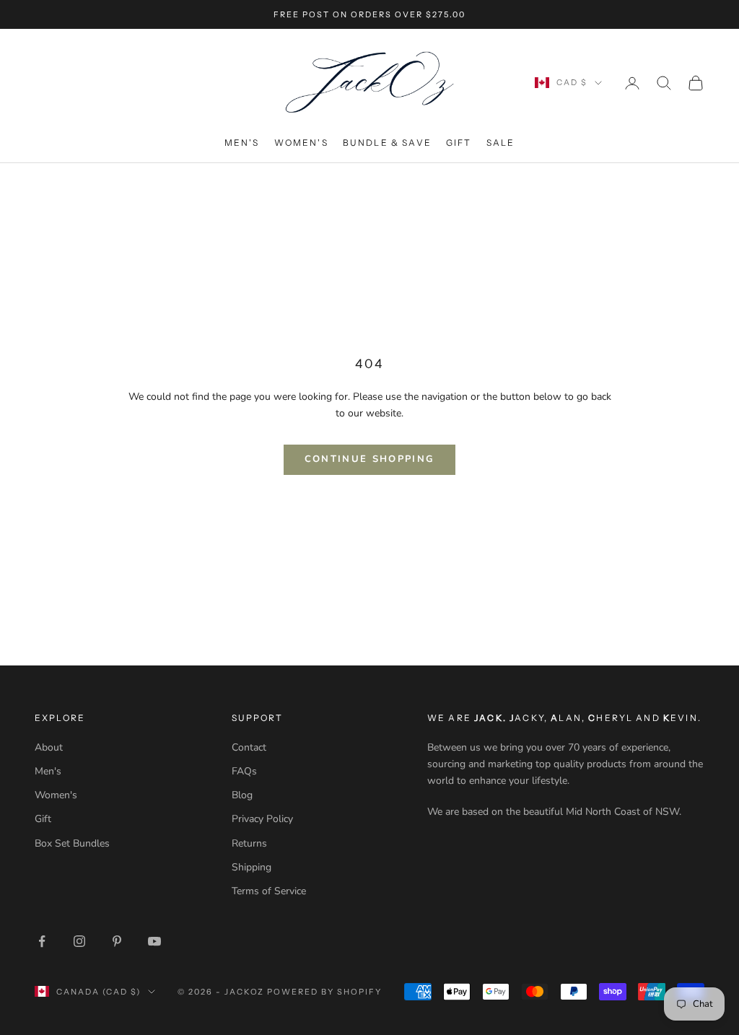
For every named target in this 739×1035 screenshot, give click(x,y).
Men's (242, 142)
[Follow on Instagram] (79, 941)
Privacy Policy (262, 819)
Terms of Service (269, 891)
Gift (459, 142)
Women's (301, 142)
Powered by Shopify (324, 992)
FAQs (244, 771)
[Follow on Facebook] (42, 941)
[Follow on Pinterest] (117, 941)
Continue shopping (370, 459)
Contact (249, 747)
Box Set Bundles (72, 843)
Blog (242, 795)
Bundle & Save (387, 142)
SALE (500, 142)
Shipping (251, 867)
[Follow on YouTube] (154, 941)
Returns (249, 843)
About (49, 747)
